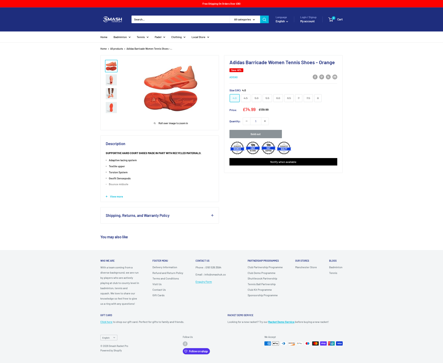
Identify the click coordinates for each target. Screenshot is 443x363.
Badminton (120, 37)
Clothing (176, 37)
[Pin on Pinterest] (321, 76)
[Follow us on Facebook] (185, 343)
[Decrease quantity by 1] (246, 121)
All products (116, 48)
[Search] (264, 19)
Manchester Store (306, 267)
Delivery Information (164, 267)
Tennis (141, 37)
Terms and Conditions (165, 278)
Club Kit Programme (260, 289)
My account (307, 21)
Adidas (233, 77)
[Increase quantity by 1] (265, 121)
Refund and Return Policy (167, 272)
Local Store (198, 37)
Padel (158, 37)
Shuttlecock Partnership (262, 278)
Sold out (256, 133)
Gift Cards (158, 295)
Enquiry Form (204, 281)
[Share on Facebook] (315, 76)
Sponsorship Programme (263, 295)
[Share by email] (334, 76)
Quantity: (235, 121)
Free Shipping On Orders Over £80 (221, 3)
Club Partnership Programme (265, 267)
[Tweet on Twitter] (328, 76)
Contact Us (159, 289)
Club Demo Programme (261, 272)
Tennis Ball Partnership (262, 284)
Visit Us (157, 284)
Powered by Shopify (111, 350)
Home (103, 37)
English (106, 337)
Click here (106, 321)
